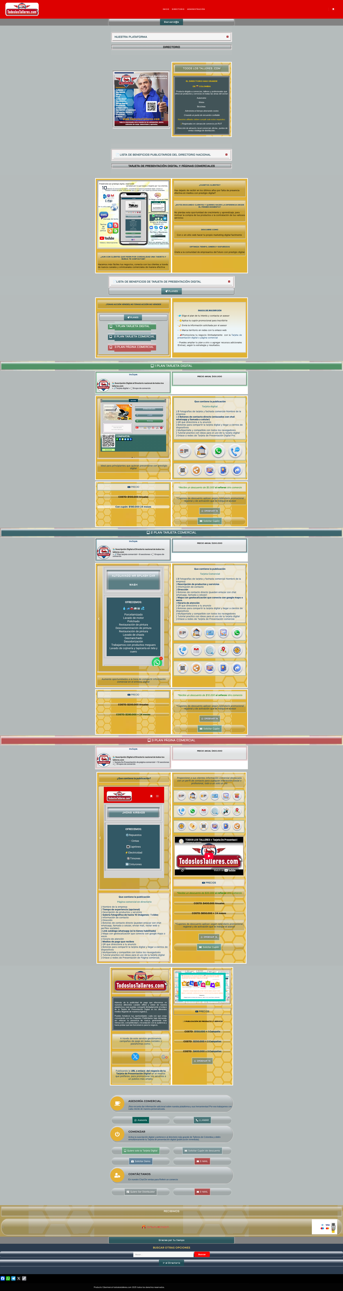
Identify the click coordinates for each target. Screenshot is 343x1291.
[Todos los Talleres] (22, 9)
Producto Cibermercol (103, 1287)
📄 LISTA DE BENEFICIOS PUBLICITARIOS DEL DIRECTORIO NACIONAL (163, 154)
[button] (171, 22)
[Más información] (333, 9)
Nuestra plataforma (131, 37)
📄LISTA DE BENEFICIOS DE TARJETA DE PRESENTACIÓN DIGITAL (157, 281)
